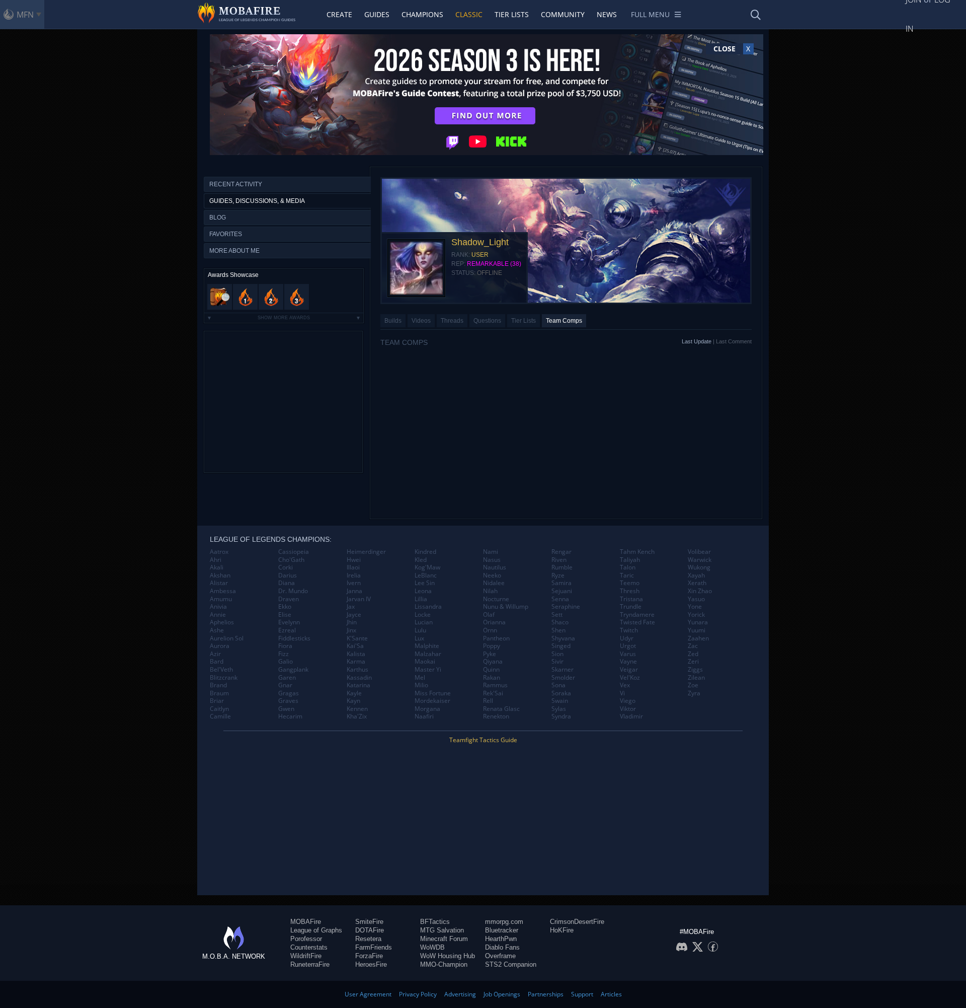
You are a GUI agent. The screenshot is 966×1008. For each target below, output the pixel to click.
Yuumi (696, 630)
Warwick (699, 560)
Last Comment (734, 341)
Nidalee (494, 583)
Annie (218, 615)
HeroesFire (371, 964)
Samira (561, 583)
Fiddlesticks (294, 638)
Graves (288, 701)
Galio (285, 662)
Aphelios (222, 622)
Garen (287, 678)
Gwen (286, 709)
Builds (392, 320)
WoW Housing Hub (447, 956)
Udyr (626, 638)
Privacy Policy (418, 994)
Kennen (357, 709)
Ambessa (223, 591)
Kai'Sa (355, 646)
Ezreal (287, 630)
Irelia (354, 575)
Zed (693, 654)
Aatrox (219, 552)
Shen (558, 630)
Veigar (629, 670)
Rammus (495, 685)
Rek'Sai (493, 693)
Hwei (354, 560)
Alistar (219, 583)
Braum (219, 693)
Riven (559, 560)
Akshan (220, 575)
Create (339, 14)
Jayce (354, 615)
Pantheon (496, 638)
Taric (627, 575)
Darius (287, 575)
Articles (611, 994)
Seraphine (565, 607)
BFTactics (435, 921)
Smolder (563, 678)
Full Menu (650, 14)
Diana (286, 583)
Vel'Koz (630, 678)
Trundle (630, 607)
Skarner (562, 670)
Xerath (697, 583)
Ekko (284, 607)
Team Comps (564, 320)
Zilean (696, 678)
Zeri (693, 662)
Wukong (699, 567)
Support (582, 994)
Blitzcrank (223, 678)
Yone (695, 607)
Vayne (628, 662)
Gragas (288, 693)
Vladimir (631, 716)
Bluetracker (501, 930)
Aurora (219, 646)
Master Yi (428, 670)
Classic (468, 14)
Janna (354, 591)
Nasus (492, 560)
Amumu (221, 599)
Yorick (696, 615)
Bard (216, 662)
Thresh (629, 591)
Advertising (460, 994)
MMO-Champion (443, 964)
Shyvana (563, 638)
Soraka (561, 693)
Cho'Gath (291, 560)
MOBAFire (305, 921)
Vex (625, 685)
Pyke (489, 654)
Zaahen (698, 638)
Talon (627, 567)
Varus (628, 654)
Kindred (425, 552)
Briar (217, 701)
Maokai (425, 662)
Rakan (491, 678)
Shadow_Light (480, 242)
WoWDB (432, 947)
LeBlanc (426, 575)
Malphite (427, 646)
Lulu (420, 630)
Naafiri (424, 716)
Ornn (490, 630)
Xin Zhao (700, 591)
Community (563, 14)
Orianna (494, 622)
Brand (218, 685)
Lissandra (428, 607)
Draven (288, 599)
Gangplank (293, 670)
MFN (25, 14)
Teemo (629, 583)
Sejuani (561, 591)
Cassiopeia (293, 552)
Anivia (218, 607)
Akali (216, 567)
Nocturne (496, 599)
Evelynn (289, 622)
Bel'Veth (221, 670)
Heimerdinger (366, 552)
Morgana (427, 709)
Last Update (696, 341)
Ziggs (695, 670)
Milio (421, 685)
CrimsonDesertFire (577, 921)
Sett (556, 615)
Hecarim (290, 716)
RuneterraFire (310, 964)
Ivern (354, 583)
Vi (622, 693)
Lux (419, 638)
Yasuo (696, 599)
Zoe (693, 685)
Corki (285, 567)
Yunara (698, 622)
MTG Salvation (442, 930)
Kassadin (359, 678)
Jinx (351, 630)
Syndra (561, 716)
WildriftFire (305, 956)
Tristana (631, 599)
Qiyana (493, 662)
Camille (220, 716)
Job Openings (502, 994)
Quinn (491, 670)
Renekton (496, 716)
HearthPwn (501, 939)
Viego (627, 701)
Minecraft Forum (444, 939)
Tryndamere (637, 615)
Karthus (357, 670)
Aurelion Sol (227, 638)
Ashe (217, 630)
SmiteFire (369, 921)
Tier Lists (512, 14)
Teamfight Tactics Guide (483, 740)
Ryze (558, 575)
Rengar (561, 552)
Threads (452, 320)
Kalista (356, 654)
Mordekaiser (432, 701)
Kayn (353, 701)
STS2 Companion (510, 964)
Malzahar (428, 654)
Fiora (285, 646)
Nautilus (494, 567)
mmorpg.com (504, 921)
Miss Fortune (433, 693)
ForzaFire (369, 956)
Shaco (560, 622)
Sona (558, 685)
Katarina (358, 685)
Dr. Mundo (293, 591)
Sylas (558, 709)
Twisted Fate (637, 622)
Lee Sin (425, 583)
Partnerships (546, 994)
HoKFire (562, 930)
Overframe (500, 956)
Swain (559, 701)
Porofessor (306, 939)
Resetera (368, 939)
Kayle (354, 693)
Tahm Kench (637, 552)
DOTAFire (369, 930)
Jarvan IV (359, 599)
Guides (376, 14)
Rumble (562, 567)
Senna (560, 599)
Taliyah (630, 560)
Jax (351, 607)
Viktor (628, 709)
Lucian (424, 622)
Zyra (694, 693)
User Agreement (368, 994)
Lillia (421, 599)
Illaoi (353, 567)
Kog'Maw (427, 567)
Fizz (283, 654)
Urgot (628, 646)
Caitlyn (219, 709)
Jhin (352, 622)
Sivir (557, 662)
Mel (420, 678)
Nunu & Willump (505, 607)
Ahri (215, 560)
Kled (421, 560)
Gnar (285, 685)
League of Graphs (316, 930)
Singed (561, 646)
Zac (693, 646)
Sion (557, 654)
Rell (488, 701)
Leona (423, 591)
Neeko (492, 575)
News (607, 14)
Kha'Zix (357, 716)
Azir (215, 654)
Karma (356, 662)
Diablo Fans (502, 947)
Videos (421, 320)
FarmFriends (373, 947)
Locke (423, 615)
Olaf (489, 615)
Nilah (490, 591)
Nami (490, 552)
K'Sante (357, 638)
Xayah (696, 575)
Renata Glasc (501, 709)
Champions (422, 14)
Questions (487, 320)
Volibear (699, 552)
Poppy (491, 646)
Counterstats (309, 947)
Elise (284, 615)
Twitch (629, 630)
